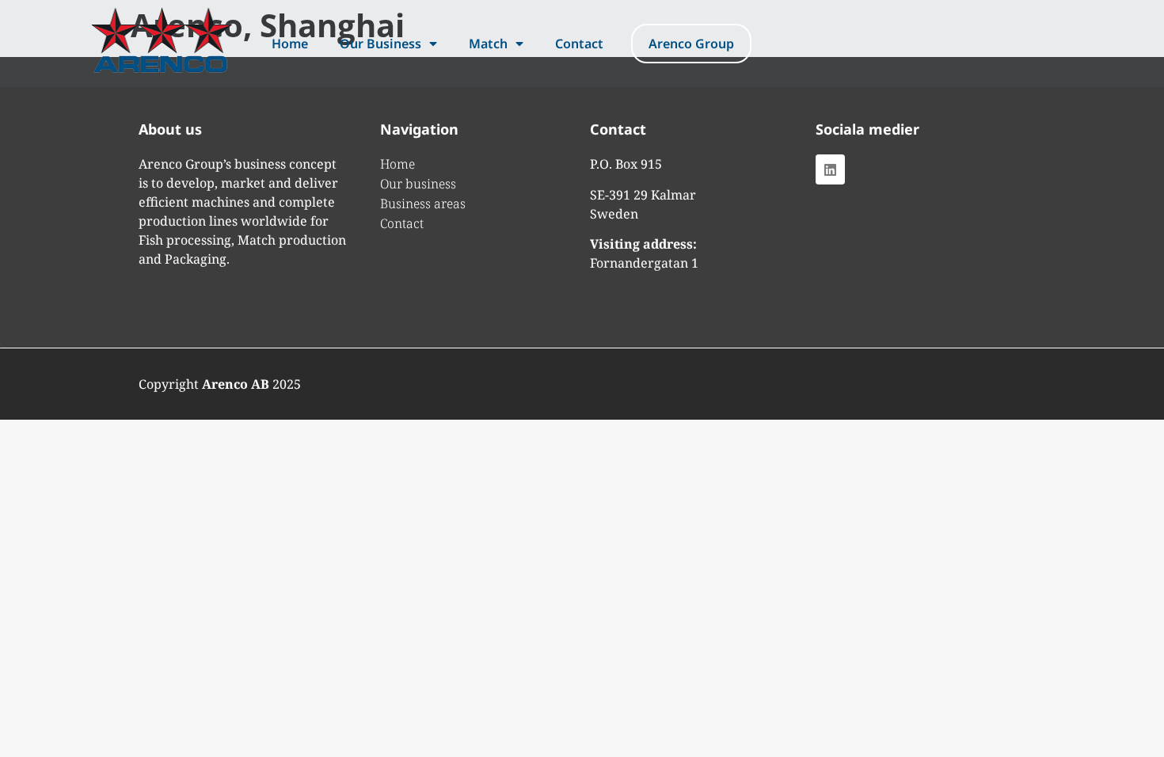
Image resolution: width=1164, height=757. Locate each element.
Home (290, 43)
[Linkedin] (830, 169)
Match (488, 43)
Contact (579, 43)
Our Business (380, 43)
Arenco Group (691, 43)
